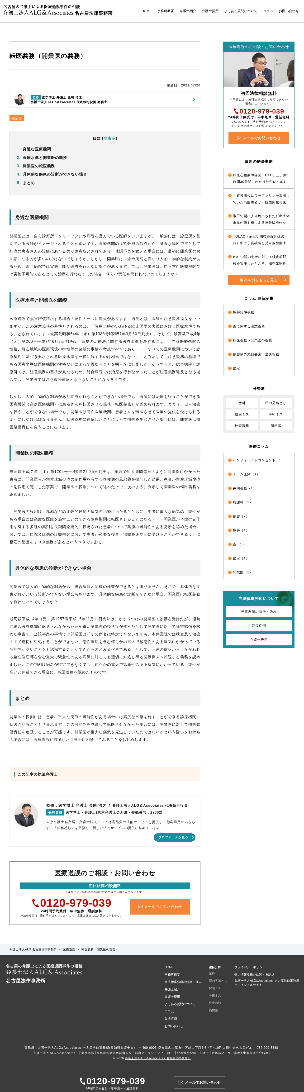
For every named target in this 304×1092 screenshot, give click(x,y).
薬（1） (239, 544)
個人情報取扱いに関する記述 (254, 974)
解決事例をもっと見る (259, 280)
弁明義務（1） (244, 488)
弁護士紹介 (188, 11)
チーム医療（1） (246, 474)
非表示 (110, 138)
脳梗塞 (276, 426)
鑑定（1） (241, 558)
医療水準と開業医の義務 (42, 158)
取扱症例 (259, 626)
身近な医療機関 (34, 149)
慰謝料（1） (243, 502)
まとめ (26, 183)
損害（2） (241, 516)
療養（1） (241, 530)
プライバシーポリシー (249, 967)
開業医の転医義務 (36, 166)
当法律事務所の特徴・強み (183, 982)
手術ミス (276, 414)
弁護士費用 (210, 11)
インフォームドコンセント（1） (259, 460)
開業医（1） (243, 572)
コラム (268, 11)
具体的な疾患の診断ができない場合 (52, 174)
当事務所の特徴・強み (259, 612)
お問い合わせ (289, 11)
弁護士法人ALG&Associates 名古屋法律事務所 (158, 1058)
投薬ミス (242, 414)
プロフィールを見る (173, 837)
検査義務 (242, 426)
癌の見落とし (275, 403)
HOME (147, 11)
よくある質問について (240, 11)
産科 (242, 403)
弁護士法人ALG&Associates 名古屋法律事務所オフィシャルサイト (266, 983)
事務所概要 (165, 11)
